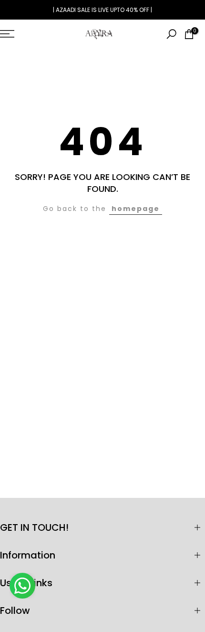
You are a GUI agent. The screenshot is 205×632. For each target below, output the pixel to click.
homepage (136, 208)
